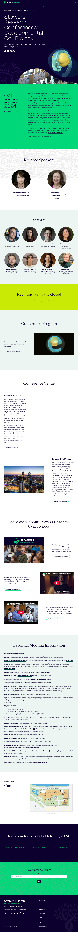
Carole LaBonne (19, 192)
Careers (41, 905)
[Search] (72, 2)
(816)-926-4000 (63, 847)
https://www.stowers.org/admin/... (15, 660)
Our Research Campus (12, 447)
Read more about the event (13, 589)
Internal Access (43, 926)
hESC (40, 917)
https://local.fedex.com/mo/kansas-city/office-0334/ (21, 747)
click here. (69, 660)
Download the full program (13, 351)
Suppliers (41, 922)
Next (39, 881)
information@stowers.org (11, 909)
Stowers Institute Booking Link (41, 679)
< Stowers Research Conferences (16, 10)
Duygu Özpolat (47, 269)
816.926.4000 (22, 909)
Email (39, 873)
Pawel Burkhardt (11, 269)
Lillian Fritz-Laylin (65, 244)
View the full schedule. (55, 132)
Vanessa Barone (29, 269)
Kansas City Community (60, 501)
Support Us (42, 909)
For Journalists (42, 900)
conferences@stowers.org (49, 751)
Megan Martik (65, 269)
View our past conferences (61, 556)
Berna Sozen (29, 244)
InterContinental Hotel (25, 675)
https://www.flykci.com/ (43, 672)
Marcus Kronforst (47, 244)
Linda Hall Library (9, 668)
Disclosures (42, 913)
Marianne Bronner (55, 194)
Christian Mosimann (11, 244)
